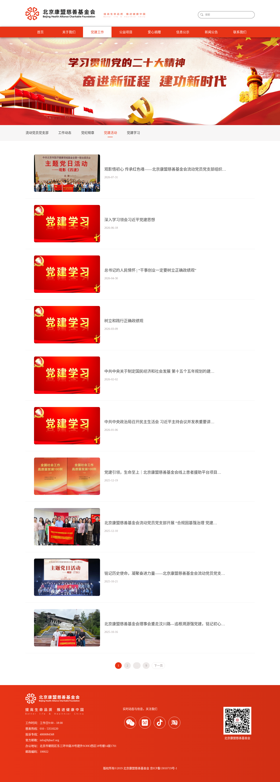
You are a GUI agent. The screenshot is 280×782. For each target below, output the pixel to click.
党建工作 (97, 32)
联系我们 (239, 32)
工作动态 (64, 133)
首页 (40, 32)
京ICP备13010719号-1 (163, 768)
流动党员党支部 (37, 133)
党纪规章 (87, 133)
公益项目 (125, 32)
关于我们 (68, 32)
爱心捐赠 (154, 32)
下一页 (158, 665)
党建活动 (110, 133)
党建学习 (133, 133)
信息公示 (182, 32)
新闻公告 (211, 32)
